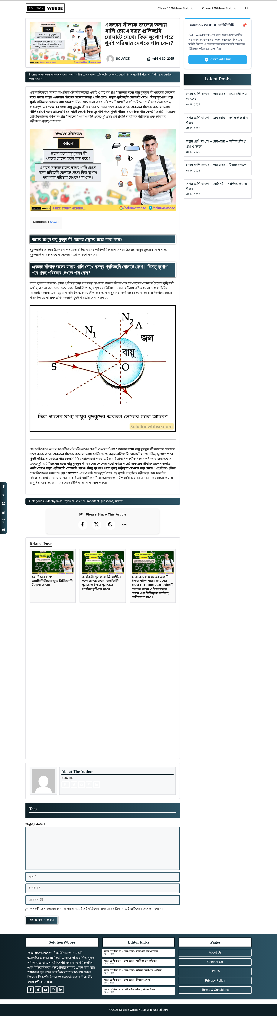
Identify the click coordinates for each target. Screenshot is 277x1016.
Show (53, 222)
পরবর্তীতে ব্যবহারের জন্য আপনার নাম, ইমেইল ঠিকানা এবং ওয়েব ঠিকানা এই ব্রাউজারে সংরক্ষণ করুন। (96, 909)
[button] (247, 8)
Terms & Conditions (215, 990)
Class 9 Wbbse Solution (220, 9)
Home (33, 75)
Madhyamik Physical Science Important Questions (79, 501)
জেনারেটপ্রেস (160, 1010)
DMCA (215, 971)
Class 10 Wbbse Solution (177, 9)
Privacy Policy (215, 981)
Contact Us (215, 962)
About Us (215, 953)
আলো (118, 501)
